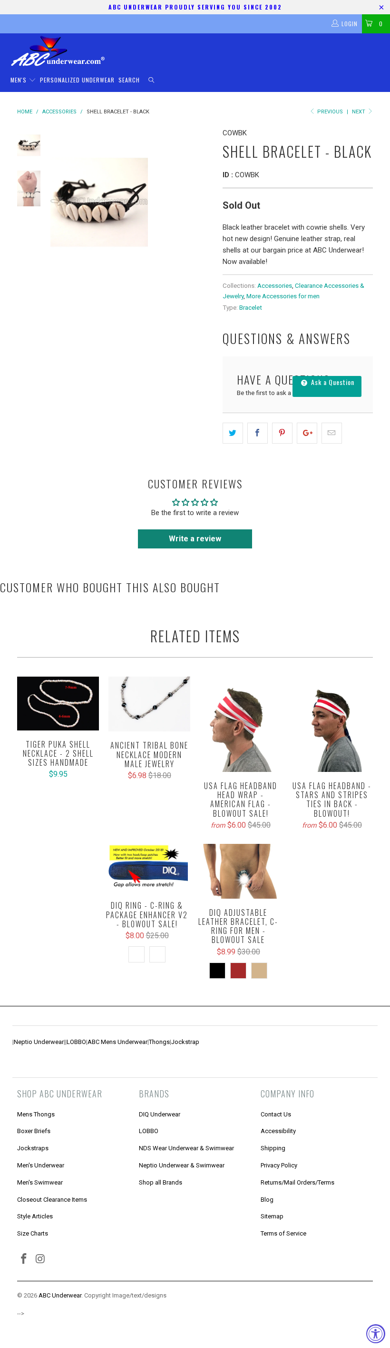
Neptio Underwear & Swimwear (181, 1165)
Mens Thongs (36, 1114)
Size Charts (32, 1233)
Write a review (195, 538)
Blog (267, 1199)
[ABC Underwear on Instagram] (41, 1259)
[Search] (151, 80)
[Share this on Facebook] (257, 433)
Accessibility (278, 1131)
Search (129, 80)
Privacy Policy (279, 1165)
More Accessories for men (283, 296)
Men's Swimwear (40, 1182)
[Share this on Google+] (307, 433)
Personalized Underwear (77, 80)
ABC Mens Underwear (117, 1041)
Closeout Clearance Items (52, 1199)
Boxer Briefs (33, 1131)
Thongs (159, 1041)
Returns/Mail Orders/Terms (297, 1182)
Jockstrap (185, 1041)
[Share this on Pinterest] (282, 433)
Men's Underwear (40, 1165)
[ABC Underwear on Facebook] (24, 1259)
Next (359, 112)
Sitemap (272, 1216)
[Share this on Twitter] (233, 433)
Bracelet (250, 307)
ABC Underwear (60, 1295)
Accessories (274, 285)
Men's (19, 80)
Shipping (273, 1148)
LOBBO (76, 1041)
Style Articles (35, 1216)
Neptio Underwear (39, 1041)
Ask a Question (331, 382)
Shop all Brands (160, 1182)
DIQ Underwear (159, 1114)
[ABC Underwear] (200, 51)
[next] (204, 200)
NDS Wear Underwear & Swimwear (186, 1148)
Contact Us (276, 1114)
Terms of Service (283, 1233)
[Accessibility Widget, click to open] (375, 1333)
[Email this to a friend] (332, 433)
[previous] (59, 200)
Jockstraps (33, 1148)
